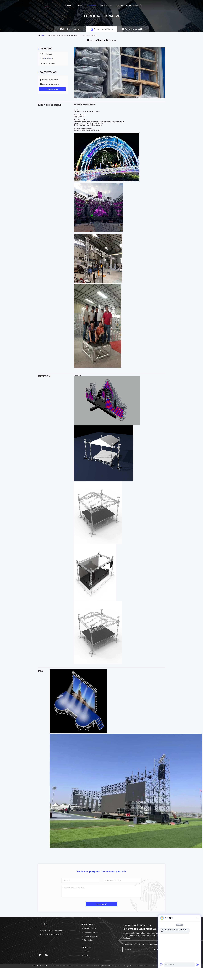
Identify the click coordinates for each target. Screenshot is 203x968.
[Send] (197, 964)
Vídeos (79, 5)
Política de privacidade (39, 966)
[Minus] (197, 918)
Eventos (119, 5)
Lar (59, 5)
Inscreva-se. (159, 949)
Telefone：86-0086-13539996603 (52, 930)
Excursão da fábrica (46, 58)
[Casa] (46, 5)
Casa (42, 35)
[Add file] (161, 964)
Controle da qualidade (47, 63)
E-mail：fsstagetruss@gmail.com (52, 934)
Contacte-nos (106, 5)
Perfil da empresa (46, 54)
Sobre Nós (91, 5)
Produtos (68, 5)
